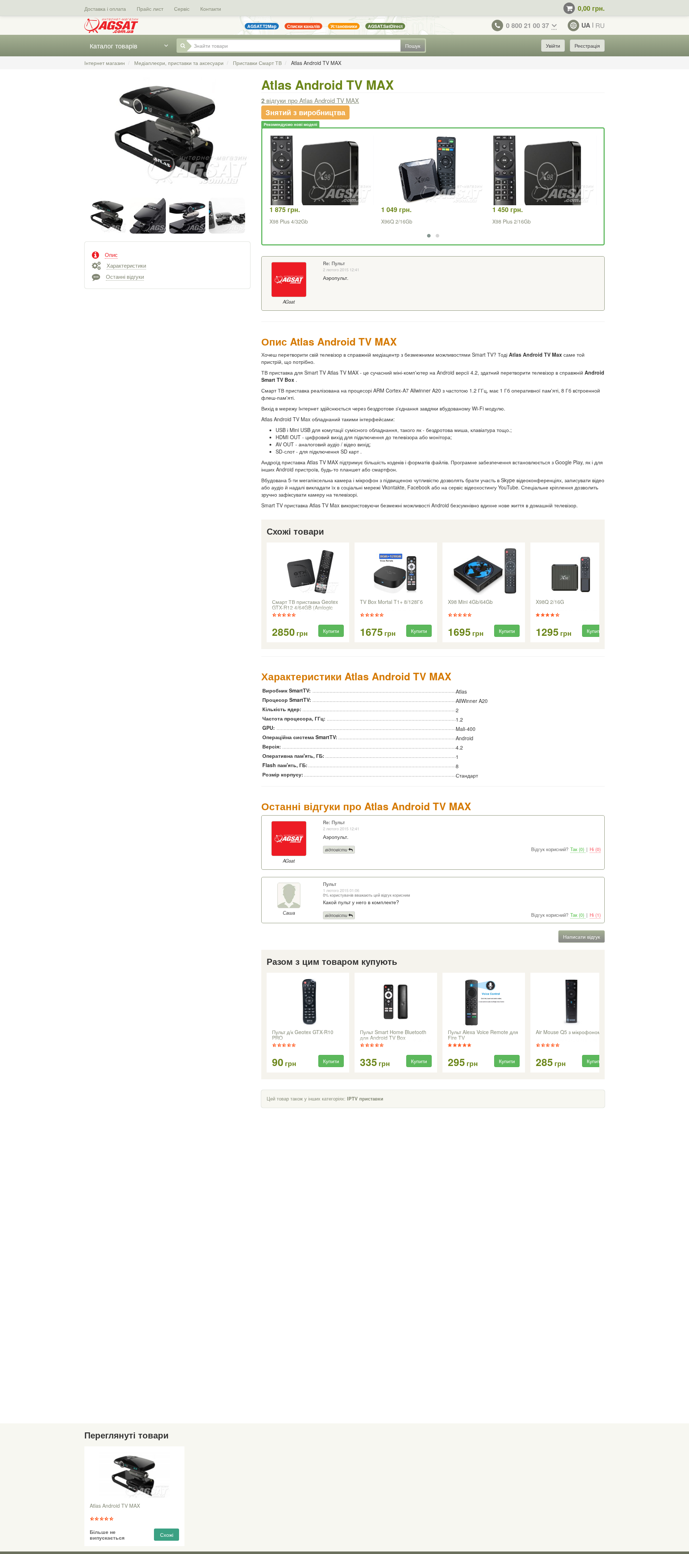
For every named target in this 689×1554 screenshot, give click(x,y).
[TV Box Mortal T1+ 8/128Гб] (396, 571)
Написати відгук (581, 936)
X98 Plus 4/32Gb (288, 221)
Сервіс (181, 8)
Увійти (553, 45)
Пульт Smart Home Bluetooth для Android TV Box (393, 1035)
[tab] (167, 254)
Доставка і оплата (105, 8)
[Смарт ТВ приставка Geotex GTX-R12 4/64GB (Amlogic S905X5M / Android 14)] (308, 571)
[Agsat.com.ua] (111, 25)
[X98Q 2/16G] (571, 571)
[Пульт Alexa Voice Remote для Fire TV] (484, 1001)
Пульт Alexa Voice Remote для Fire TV (483, 1035)
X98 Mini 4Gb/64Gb (470, 602)
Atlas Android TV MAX (115, 1506)
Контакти (210, 8)
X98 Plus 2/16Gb (511, 221)
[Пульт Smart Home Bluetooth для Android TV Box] (396, 1001)
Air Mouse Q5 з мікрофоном (568, 1032)
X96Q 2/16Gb (396, 221)
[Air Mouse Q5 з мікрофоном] (571, 1001)
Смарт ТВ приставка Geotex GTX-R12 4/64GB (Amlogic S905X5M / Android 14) (305, 605)
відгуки (310, 100)
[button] (429, 235)
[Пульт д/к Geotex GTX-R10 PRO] (307, 1001)
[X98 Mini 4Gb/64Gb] (483, 571)
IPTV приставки (365, 1098)
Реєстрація (587, 45)
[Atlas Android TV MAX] (167, 139)
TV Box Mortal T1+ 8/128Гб (391, 602)
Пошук (412, 45)
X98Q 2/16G (550, 602)
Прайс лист (150, 8)
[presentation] (267, 592)
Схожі (166, 1534)
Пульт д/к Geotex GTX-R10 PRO (302, 1035)
